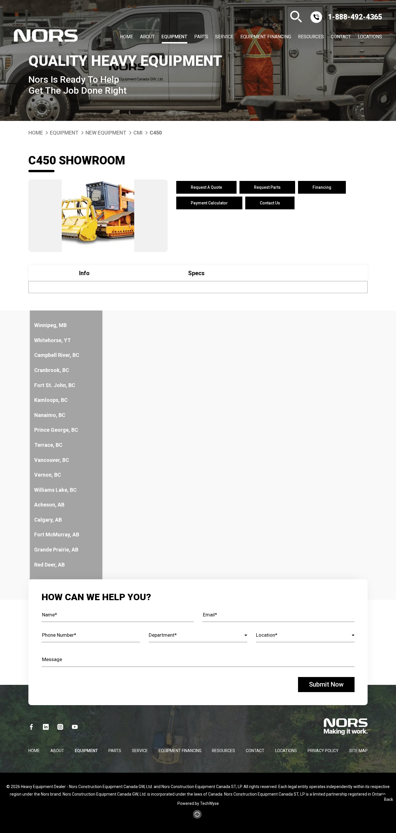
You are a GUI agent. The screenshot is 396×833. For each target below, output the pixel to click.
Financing (322, 187)
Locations (370, 37)
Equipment (174, 37)
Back (388, 799)
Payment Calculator (209, 203)
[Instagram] (60, 727)
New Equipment (106, 133)
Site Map (358, 750)
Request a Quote (206, 187)
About (147, 37)
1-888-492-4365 (355, 17)
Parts (201, 37)
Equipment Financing (265, 37)
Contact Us (270, 203)
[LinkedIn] (46, 727)
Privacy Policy (323, 750)
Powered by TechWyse (198, 803)
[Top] (385, 826)
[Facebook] (31, 727)
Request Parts (267, 187)
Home (126, 37)
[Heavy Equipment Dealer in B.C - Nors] (46, 37)
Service (224, 37)
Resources (311, 37)
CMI (138, 133)
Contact (341, 37)
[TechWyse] (198, 816)
